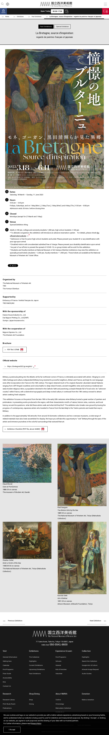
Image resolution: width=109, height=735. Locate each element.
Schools (58, 661)
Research (7, 694)
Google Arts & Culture (89, 665)
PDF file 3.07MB (13, 350)
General (58, 665)
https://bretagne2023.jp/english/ (19, 366)
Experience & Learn (64, 651)
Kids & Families (61, 669)
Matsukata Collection (63, 708)
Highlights (33, 661)
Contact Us (7, 686)
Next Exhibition (95, 621)
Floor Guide (7, 673)
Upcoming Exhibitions (37, 669)
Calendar (6, 665)
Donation (86, 694)
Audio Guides (87, 673)
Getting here (7, 661)
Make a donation (88, 700)
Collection (86, 651)
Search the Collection (89, 661)
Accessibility (7, 678)
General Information (10, 657)
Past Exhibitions (36, 16)
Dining (31, 704)
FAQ (4, 682)
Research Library (9, 700)
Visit (5, 651)
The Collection (34, 657)
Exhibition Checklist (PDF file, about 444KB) (23, 429)
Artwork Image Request (90, 669)
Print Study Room (9, 704)
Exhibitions (34, 651)
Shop (31, 700)
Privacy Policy (36, 723)
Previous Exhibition (15, 621)
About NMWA (61, 694)
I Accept (12, 730)
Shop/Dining (34, 694)
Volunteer (59, 673)
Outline (58, 700)
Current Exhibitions (36, 665)
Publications (7, 708)
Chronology (60, 704)
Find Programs (8, 669)
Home (7, 16)
